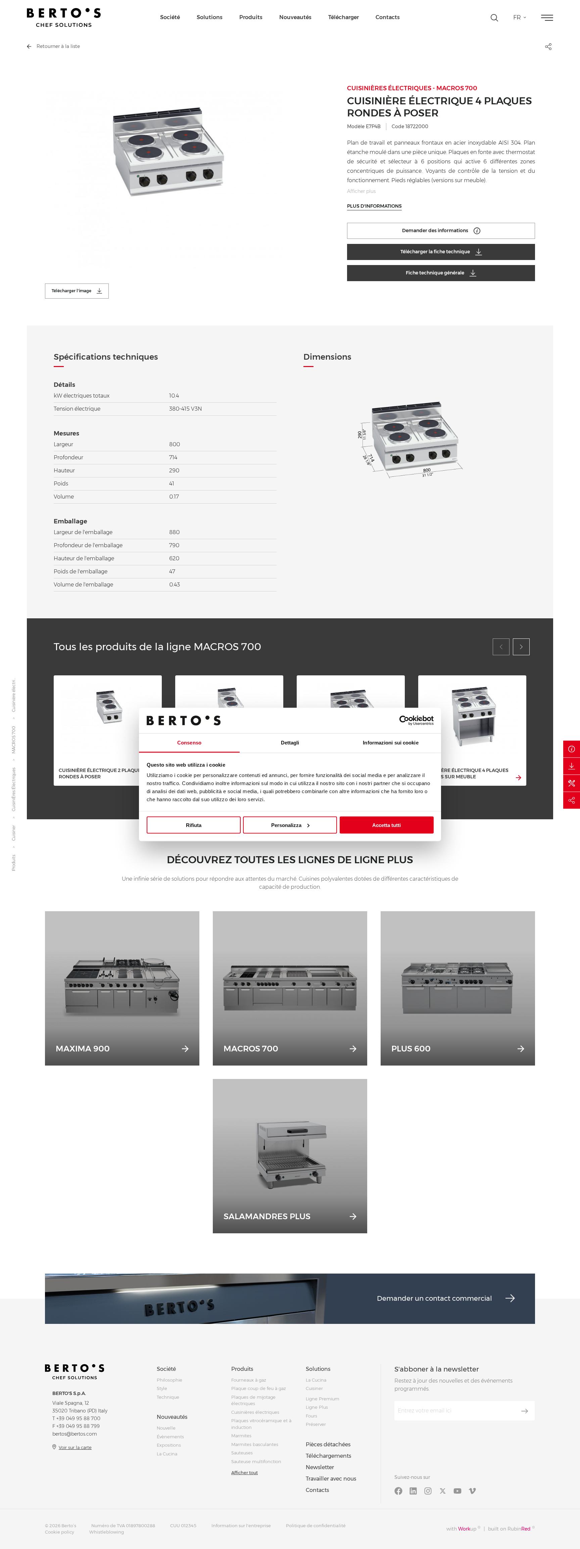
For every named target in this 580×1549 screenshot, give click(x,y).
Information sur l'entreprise (241, 1525)
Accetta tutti (386, 825)
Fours (311, 1415)
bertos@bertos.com (74, 1434)
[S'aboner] (525, 1411)
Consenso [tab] (189, 742)
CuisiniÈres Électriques (13, 789)
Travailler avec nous (331, 1479)
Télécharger (343, 17)
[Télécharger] (571, 766)
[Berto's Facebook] (398, 1490)
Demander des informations (435, 230)
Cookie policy (59, 1532)
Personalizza (286, 825)
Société (170, 17)
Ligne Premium (322, 1398)
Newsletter (320, 1467)
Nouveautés (295, 17)
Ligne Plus (317, 1407)
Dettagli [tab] (290, 742)
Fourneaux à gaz (248, 1380)
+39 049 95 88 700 (78, 1418)
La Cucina (167, 1453)
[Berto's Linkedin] (413, 1490)
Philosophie (169, 1380)
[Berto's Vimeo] (472, 1490)
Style (162, 1388)
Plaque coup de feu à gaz (258, 1388)
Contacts (388, 17)
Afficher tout (244, 1472)
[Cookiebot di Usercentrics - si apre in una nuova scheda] (404, 720)
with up (463, 1529)
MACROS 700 (13, 740)
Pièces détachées (328, 1444)
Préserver (316, 1424)
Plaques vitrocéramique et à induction (261, 1424)
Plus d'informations (374, 206)
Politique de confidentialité (316, 1525)
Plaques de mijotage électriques (253, 1400)
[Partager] (571, 800)
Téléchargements (328, 1456)
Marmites (241, 1435)
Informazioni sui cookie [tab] (390, 742)
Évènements (170, 1436)
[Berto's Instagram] (428, 1490)
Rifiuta (193, 825)
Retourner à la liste (58, 46)
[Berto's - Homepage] (64, 17)
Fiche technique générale (435, 273)
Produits (250, 17)
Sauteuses (242, 1452)
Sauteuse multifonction (256, 1461)
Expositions (169, 1445)
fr (517, 17)
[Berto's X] (443, 1490)
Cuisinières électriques (255, 1412)
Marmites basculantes (254, 1444)
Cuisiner (13, 833)
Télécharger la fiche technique (435, 252)
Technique (168, 1397)
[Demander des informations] (571, 748)
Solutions (210, 17)
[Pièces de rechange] (571, 783)
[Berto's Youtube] (457, 1490)
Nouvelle (166, 1428)
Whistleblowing (106, 1532)
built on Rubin (511, 1529)
